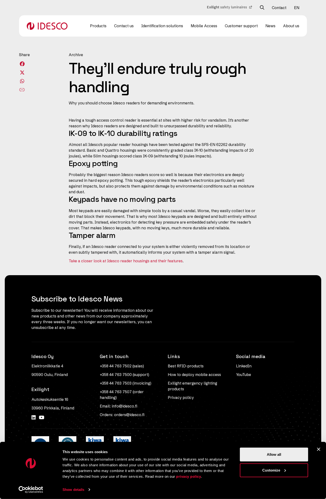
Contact (279, 7)
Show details (73, 490)
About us (291, 25)
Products (98, 25)
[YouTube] (41, 417)
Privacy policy (181, 397)
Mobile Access (204, 25)
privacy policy (188, 476)
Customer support (241, 25)
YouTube (243, 374)
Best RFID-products (186, 366)
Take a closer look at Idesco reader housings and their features (126, 260)
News (270, 25)
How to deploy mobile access (194, 374)
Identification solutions (162, 25)
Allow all (274, 454)
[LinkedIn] (34, 417)
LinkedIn (244, 366)
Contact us (124, 25)
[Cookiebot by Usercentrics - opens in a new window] (31, 489)
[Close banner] (318, 449)
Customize (271, 470)
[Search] (262, 8)
